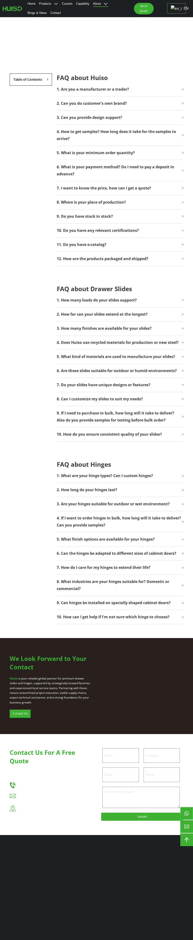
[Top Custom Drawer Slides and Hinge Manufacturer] (12, 8)
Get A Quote (144, 8)
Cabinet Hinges (57, 865)
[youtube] (76, 904)
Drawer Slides (56, 858)
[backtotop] (186, 839)
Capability (82, 3)
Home (32, 3)
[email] (186, 826)
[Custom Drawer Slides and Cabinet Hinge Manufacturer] (169, 859)
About (97, 3)
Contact (55, 13)
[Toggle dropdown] (56, 3)
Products (45, 3)
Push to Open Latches (56, 884)
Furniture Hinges (58, 873)
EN (184, 8)
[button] (31, 79)
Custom (67, 3)
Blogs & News (37, 13)
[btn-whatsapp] (186, 813)
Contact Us (20, 713)
